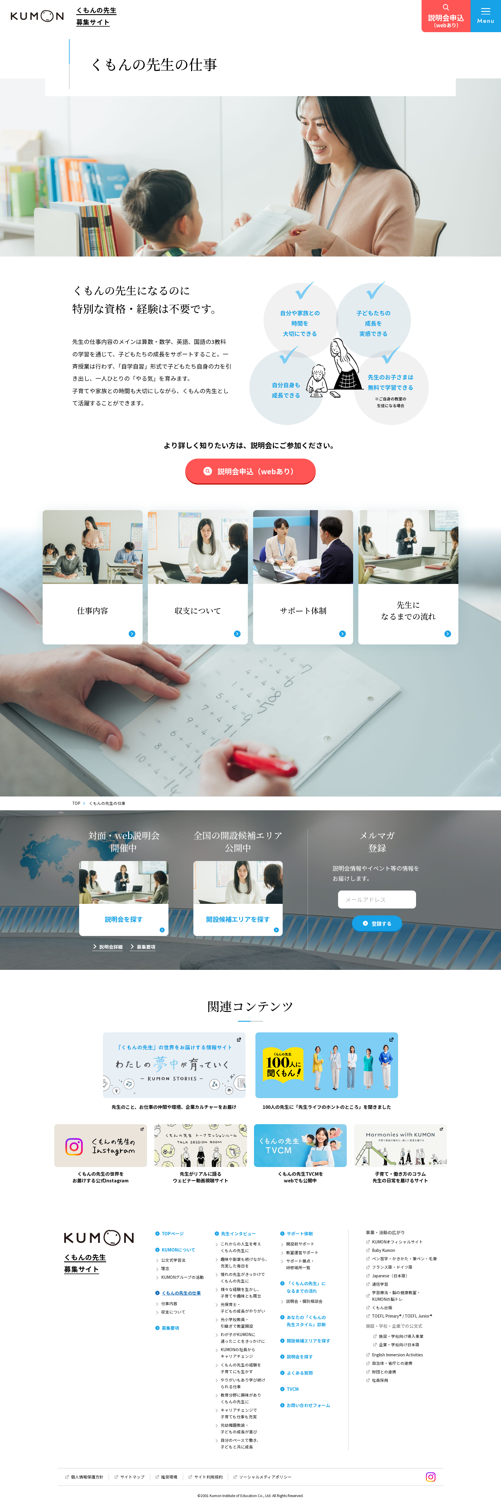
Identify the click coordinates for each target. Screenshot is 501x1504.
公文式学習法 (173, 1260)
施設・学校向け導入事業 (401, 1336)
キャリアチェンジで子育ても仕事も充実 (239, 1413)
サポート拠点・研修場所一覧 (300, 1264)
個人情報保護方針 (87, 1477)
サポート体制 (300, 1233)
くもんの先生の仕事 (181, 1293)
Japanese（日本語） (391, 1275)
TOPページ (173, 1233)
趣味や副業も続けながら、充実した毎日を (245, 1262)
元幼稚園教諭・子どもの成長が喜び (239, 1428)
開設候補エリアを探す (308, 1341)
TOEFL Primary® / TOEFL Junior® (402, 1316)
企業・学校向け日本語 (399, 1344)
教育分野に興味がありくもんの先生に (241, 1398)
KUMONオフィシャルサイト (397, 1242)
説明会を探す (300, 1356)
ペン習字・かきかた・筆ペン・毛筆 (404, 1258)
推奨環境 (169, 1477)
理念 (165, 1268)
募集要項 (170, 1328)
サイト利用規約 (208, 1477)
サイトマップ (132, 1477)
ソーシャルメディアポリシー (265, 1477)
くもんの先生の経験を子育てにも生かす (241, 1368)
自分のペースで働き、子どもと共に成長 (241, 1443)
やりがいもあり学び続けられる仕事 (243, 1383)
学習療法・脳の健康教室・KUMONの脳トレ (396, 1295)
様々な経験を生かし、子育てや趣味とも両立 (241, 1292)
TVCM (293, 1389)
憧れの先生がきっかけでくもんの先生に (243, 1277)
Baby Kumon (383, 1250)
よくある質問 (300, 1373)
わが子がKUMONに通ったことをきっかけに (243, 1337)
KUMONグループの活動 (182, 1277)
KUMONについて (178, 1250)
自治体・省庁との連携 (392, 1363)
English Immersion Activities (397, 1355)
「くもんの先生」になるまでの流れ (306, 1287)
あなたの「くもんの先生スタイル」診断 (306, 1320)
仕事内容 (169, 1303)
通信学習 (380, 1284)
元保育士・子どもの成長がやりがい (243, 1307)
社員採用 (380, 1380)
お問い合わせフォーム (308, 1405)
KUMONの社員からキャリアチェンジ (238, 1353)
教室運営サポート (302, 1252)
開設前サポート (300, 1244)
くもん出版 (382, 1307)
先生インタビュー (238, 1233)
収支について (173, 1312)
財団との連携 (384, 1372)
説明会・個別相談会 (304, 1301)
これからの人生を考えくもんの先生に (241, 1247)
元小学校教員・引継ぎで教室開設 (237, 1322)
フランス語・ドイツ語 (392, 1267)
